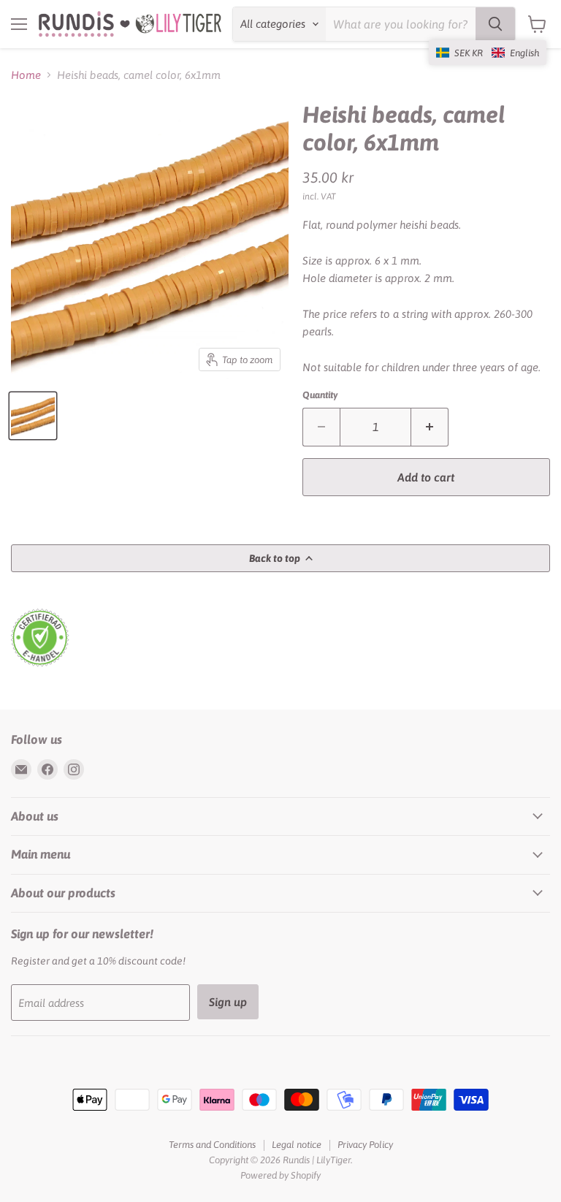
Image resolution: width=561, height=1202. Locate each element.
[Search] (495, 24)
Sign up (228, 1001)
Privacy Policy (365, 1144)
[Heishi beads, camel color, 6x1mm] (32, 415)
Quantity (319, 394)
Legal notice (296, 1144)
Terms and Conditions (212, 1144)
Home (26, 75)
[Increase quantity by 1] (430, 427)
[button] (487, 52)
